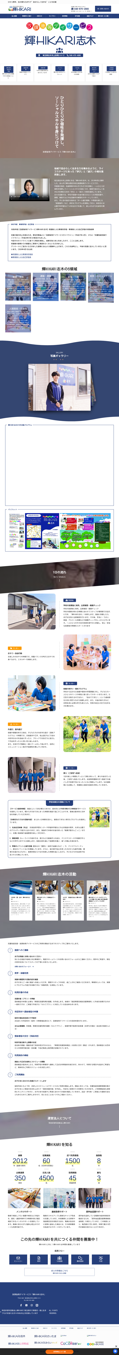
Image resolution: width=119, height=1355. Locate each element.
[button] (8, 69)
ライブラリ (54, 1328)
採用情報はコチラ (58, 1351)
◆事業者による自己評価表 (21, 257)
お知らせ (45, 1328)
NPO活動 (71, 1328)
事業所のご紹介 (35, 1328)
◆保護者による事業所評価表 (22, 254)
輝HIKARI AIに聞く (91, 1328)
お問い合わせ (104, 8)
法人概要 (25, 1328)
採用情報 (63, 1328)
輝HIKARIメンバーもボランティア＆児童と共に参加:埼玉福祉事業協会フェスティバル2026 (98, 899)
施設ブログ (80, 1328)
